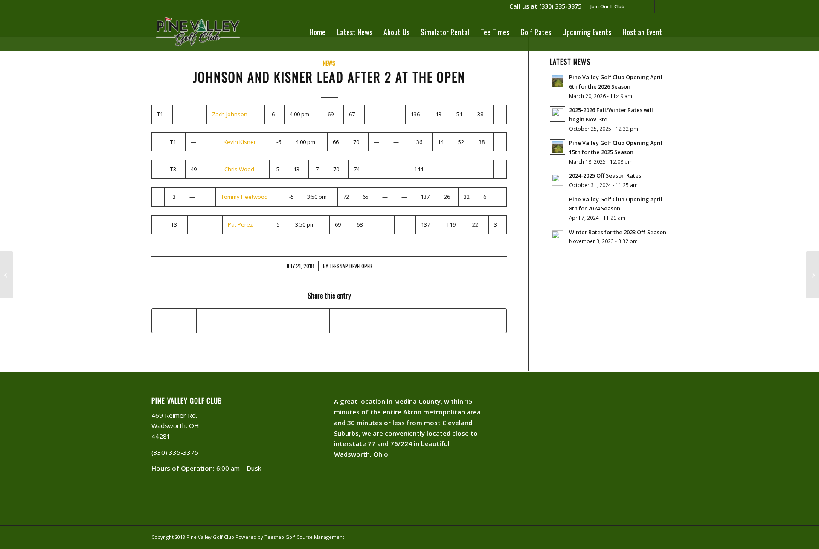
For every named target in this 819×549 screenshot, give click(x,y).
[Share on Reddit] (440, 321)
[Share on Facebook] (174, 321)
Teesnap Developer (350, 266)
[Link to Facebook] (648, 6)
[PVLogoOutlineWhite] (199, 32)
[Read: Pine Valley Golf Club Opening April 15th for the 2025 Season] (557, 147)
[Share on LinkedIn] (307, 321)
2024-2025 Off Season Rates (605, 175)
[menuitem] (605, 6)
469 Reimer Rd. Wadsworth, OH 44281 (175, 426)
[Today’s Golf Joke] (6, 274)
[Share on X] (219, 321)
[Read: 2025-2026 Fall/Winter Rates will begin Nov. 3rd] (557, 114)
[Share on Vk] (396, 321)
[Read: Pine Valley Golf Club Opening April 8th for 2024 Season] (557, 203)
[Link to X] (661, 6)
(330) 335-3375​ (560, 6)
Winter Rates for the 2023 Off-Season (617, 232)
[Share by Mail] (484, 321)
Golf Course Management (314, 537)
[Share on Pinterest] (263, 321)
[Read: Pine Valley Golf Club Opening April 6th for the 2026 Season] (557, 81)
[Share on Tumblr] (352, 321)
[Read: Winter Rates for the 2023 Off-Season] (557, 236)
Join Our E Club (607, 6)
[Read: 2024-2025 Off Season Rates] (557, 179)
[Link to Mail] (635, 6)
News (329, 63)
